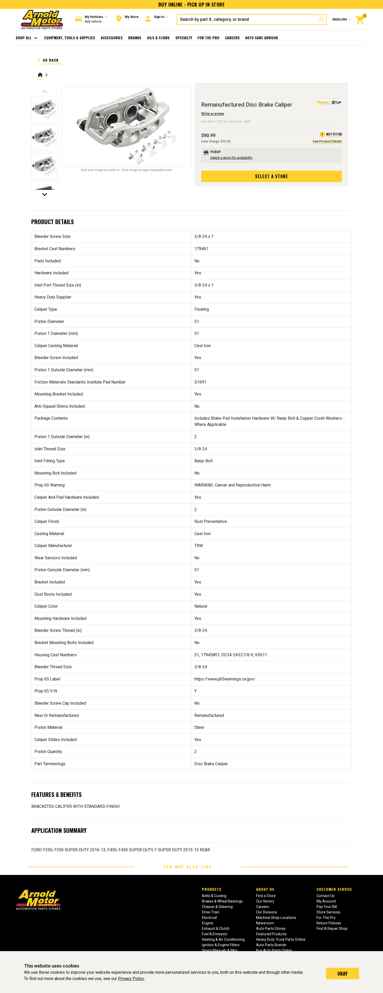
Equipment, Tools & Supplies (69, 37)
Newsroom (265, 923)
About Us (265, 889)
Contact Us (326, 896)
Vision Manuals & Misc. (220, 950)
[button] (92, 19)
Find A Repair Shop (332, 928)
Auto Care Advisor (261, 37)
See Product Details (327, 141)
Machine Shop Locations (276, 918)
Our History (265, 901)
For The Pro (208, 37)
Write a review (212, 114)
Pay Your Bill (327, 907)
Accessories (112, 37)
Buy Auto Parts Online (274, 950)
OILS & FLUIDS (158, 37)
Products (211, 889)
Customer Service (334, 889)
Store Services (329, 912)
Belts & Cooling (214, 896)
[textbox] (247, 19)
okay (342, 973)
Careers (232, 37)
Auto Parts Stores (271, 928)
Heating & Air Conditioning (223, 939)
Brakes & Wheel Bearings (222, 901)
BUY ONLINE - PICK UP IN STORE (191, 4)
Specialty (183, 37)
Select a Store (271, 176)
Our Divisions (266, 912)
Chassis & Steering (217, 907)
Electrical (209, 918)
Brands (134, 37)
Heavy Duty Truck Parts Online (280, 939)
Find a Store (266, 896)
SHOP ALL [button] (27, 38)
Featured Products (271, 934)
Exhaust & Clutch (216, 928)
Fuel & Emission (214, 934)
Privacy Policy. (131, 978)
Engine (207, 923)
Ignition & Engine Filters (221, 945)
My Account (326, 901)
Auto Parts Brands (271, 945)
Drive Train (210, 912)
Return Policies (329, 923)
